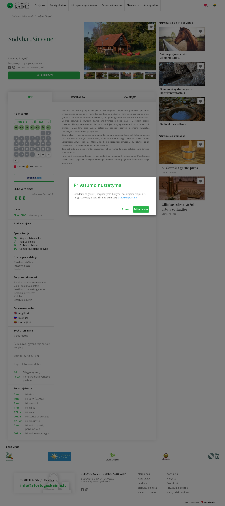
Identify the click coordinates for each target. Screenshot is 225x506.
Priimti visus (141, 209)
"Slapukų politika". (127, 197)
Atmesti (126, 209)
